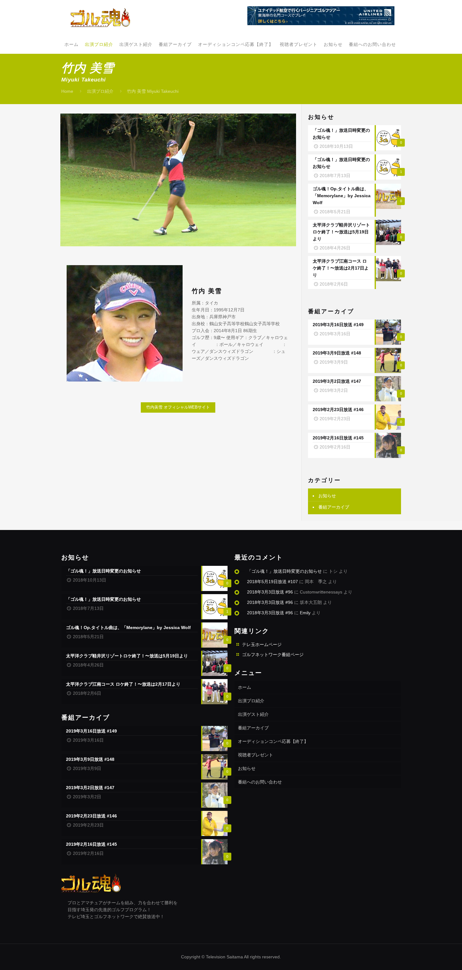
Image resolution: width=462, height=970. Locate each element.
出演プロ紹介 (100, 91)
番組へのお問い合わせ (260, 781)
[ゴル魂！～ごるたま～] (100, 17)
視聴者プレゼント (255, 754)
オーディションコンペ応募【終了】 (273, 741)
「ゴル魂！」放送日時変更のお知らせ (284, 571)
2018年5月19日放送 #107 (272, 581)
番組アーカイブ (333, 507)
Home (67, 91)
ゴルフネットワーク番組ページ (273, 654)
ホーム (244, 687)
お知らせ (327, 495)
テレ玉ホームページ (262, 644)
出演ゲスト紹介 (253, 714)
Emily (305, 612)
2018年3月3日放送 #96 (270, 591)
